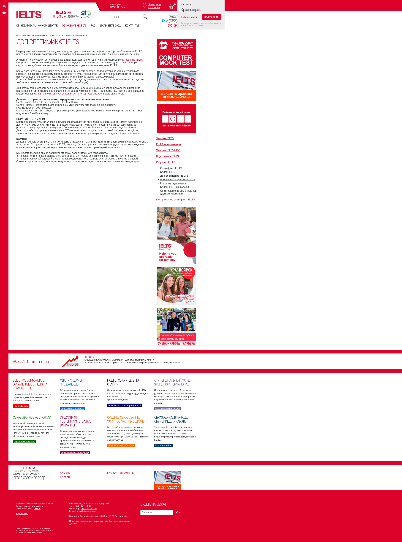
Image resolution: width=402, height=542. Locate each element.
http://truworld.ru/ (163, 445)
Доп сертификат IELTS (78, 35)
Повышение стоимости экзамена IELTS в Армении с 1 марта (119, 360)
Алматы (65, 472)
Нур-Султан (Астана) (121, 472)
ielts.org (37, 528)
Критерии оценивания (173, 183)
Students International (86, 14)
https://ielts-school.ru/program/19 (124, 405)
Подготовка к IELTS (167, 156)
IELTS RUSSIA (65, 14)
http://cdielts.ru (21, 406)
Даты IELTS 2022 (110, 25)
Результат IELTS (59, 35)
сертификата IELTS (131, 59)
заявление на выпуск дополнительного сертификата (67, 93)
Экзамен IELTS (165, 138)
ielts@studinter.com (86, 511)
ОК (178, 512)
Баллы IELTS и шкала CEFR (176, 187)
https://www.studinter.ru (72, 408)
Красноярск (117, 7)
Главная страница (24, 35)
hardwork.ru (37, 506)
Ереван (65, 477)
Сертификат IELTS (171, 168)
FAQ (93, 25)
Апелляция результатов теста (177, 179)
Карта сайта (22, 513)
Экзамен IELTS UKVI (168, 150)
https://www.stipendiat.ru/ (167, 408)
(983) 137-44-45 (83, 506)
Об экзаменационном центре (37, 25)
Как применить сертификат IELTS (175, 199)
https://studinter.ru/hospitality (75, 452)
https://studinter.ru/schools (121, 445)
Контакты (132, 25)
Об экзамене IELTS (74, 25)
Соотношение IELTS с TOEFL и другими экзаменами (178, 192)
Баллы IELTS (168, 172)
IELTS (29, 14)
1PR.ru (37, 508)
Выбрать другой (189, 17)
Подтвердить (211, 17)
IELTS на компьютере (168, 144)
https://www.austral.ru (24, 441)
